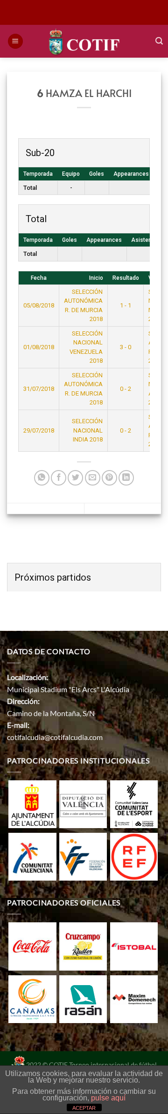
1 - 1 (125, 305)
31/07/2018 (38, 388)
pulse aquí (108, 1098)
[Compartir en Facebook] (58, 478)
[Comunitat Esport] (134, 803)
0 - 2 (125, 388)
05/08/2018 (38, 305)
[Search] (159, 41)
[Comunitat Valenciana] (32, 855)
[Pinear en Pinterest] (109, 478)
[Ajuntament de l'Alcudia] (32, 803)
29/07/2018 (38, 430)
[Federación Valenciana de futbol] (83, 855)
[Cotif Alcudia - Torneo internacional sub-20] (84, 41)
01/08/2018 (38, 347)
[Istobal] (134, 945)
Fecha (39, 278)
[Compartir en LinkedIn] (126, 478)
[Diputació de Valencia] (83, 803)
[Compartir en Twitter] (75, 478)
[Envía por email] (92, 478)
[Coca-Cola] (32, 945)
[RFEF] (134, 855)
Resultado (125, 278)
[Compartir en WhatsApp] (41, 478)
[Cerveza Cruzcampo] (83, 945)
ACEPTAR (84, 1108)
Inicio (96, 278)
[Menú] (15, 41)
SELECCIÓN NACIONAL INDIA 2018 (87, 430)
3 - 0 (125, 347)
